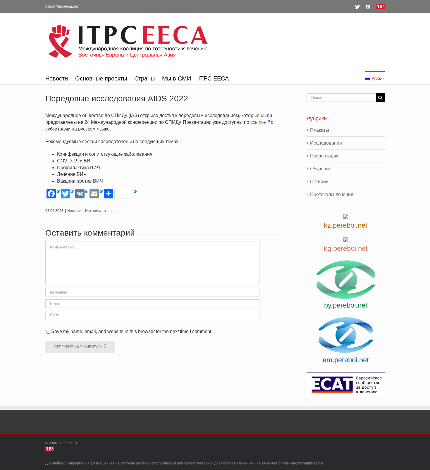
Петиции (319, 181)
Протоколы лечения (331, 194)
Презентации (324, 155)
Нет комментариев (100, 211)
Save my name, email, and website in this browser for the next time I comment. (131, 331)
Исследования (326, 142)
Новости (74, 211)
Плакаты (319, 130)
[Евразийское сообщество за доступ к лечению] (346, 384)
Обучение (320, 168)
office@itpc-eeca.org (61, 6)
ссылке (258, 122)
